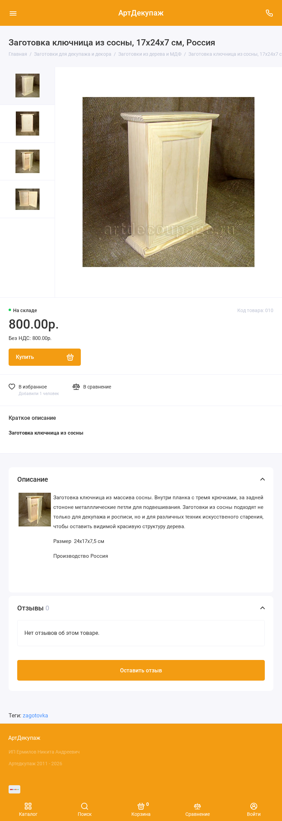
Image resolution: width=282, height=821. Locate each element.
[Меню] (13, 13)
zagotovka (35, 715)
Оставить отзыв (141, 670)
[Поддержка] (269, 13)
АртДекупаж (141, 13)
